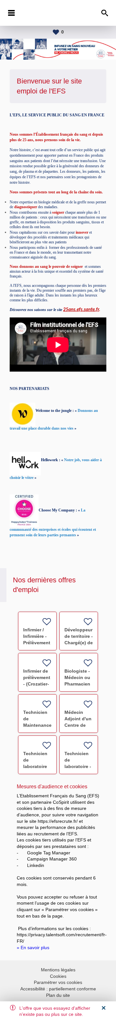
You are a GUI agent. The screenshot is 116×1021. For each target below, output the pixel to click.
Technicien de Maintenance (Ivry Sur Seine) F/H (37, 725)
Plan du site (58, 995)
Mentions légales (58, 969)
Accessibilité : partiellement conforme (58, 988)
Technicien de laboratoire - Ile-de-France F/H (77, 766)
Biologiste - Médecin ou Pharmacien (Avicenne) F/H (77, 683)
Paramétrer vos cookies (58, 982)
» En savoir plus (33, 947)
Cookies (58, 976)
